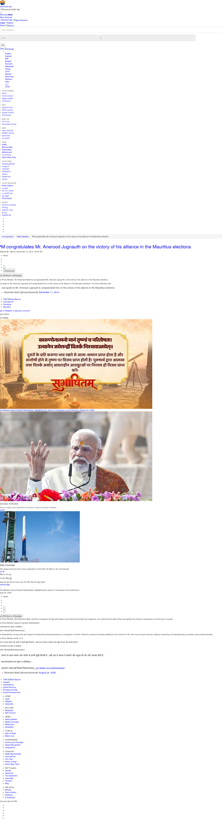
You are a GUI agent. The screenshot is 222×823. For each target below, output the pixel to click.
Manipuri (8, 79)
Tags (5, 299)
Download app (6, 6)
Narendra (6, 14)
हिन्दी (6, 58)
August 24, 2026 (47, 672)
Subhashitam (8, 684)
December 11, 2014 (49, 292)
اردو (6, 84)
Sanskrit (6, 682)
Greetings (7, 304)
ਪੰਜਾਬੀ (7, 86)
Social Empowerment (11, 692)
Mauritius (7, 307)
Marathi (8, 74)
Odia (7, 81)
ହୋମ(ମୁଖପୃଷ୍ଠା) (7, 236)
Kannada (8, 63)
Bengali (8, 61)
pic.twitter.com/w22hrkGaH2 (50, 668)
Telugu (8, 69)
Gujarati (8, 56)
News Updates (23, 236)
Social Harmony (9, 687)
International (8, 301)
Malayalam (9, 66)
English (8, 53)
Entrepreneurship (10, 689)
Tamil (7, 71)
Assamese (9, 76)
